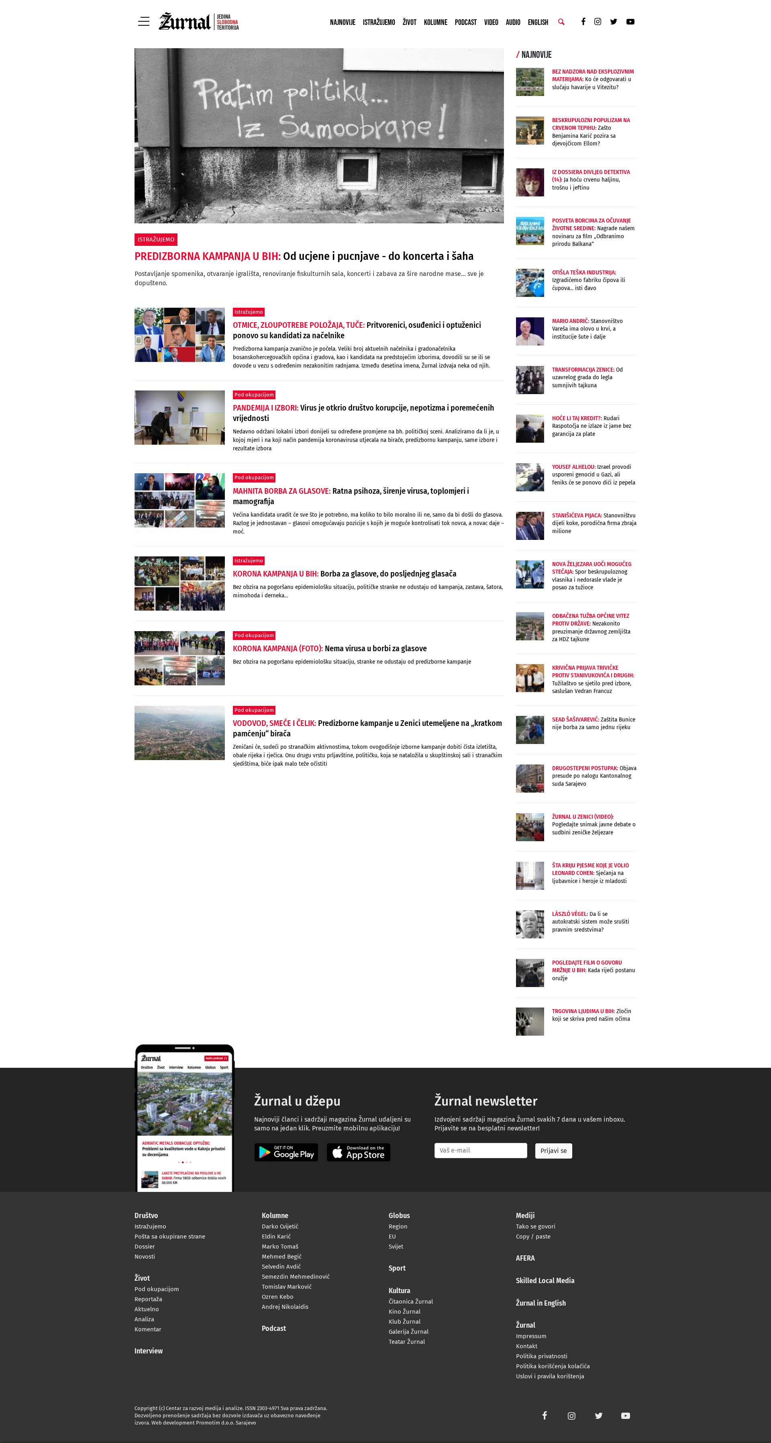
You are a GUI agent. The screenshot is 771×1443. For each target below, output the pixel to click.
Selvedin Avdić (281, 1266)
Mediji (525, 1216)
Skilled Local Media (545, 1281)
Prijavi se (554, 1151)
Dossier (145, 1246)
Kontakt (526, 1346)
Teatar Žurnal (407, 1341)
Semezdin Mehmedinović (296, 1276)
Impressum (531, 1336)
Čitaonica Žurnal (411, 1301)
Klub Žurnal (404, 1321)
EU (392, 1236)
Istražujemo (379, 22)
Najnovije (342, 22)
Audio (513, 22)
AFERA (525, 1259)
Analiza (144, 1319)
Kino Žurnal (404, 1311)
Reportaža (148, 1299)
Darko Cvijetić (280, 1226)
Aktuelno (147, 1309)
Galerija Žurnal (408, 1331)
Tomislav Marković (287, 1286)
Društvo (146, 1216)
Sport (397, 1269)
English (538, 22)
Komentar (148, 1329)
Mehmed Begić (282, 1256)
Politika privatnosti (541, 1356)
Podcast (466, 22)
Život (409, 22)
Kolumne (435, 22)
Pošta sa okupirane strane (170, 1236)
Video (491, 22)
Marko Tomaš (280, 1246)
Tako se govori (535, 1226)
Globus (399, 1216)
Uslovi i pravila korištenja (550, 1376)
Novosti (145, 1256)
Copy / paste (533, 1236)
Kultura (399, 1291)
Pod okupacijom (157, 1289)
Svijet (396, 1246)
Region (398, 1226)
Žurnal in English (541, 1304)
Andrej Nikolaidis (285, 1306)
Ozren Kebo (278, 1296)
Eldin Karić (276, 1236)
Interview (149, 1351)
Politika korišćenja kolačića (553, 1366)
